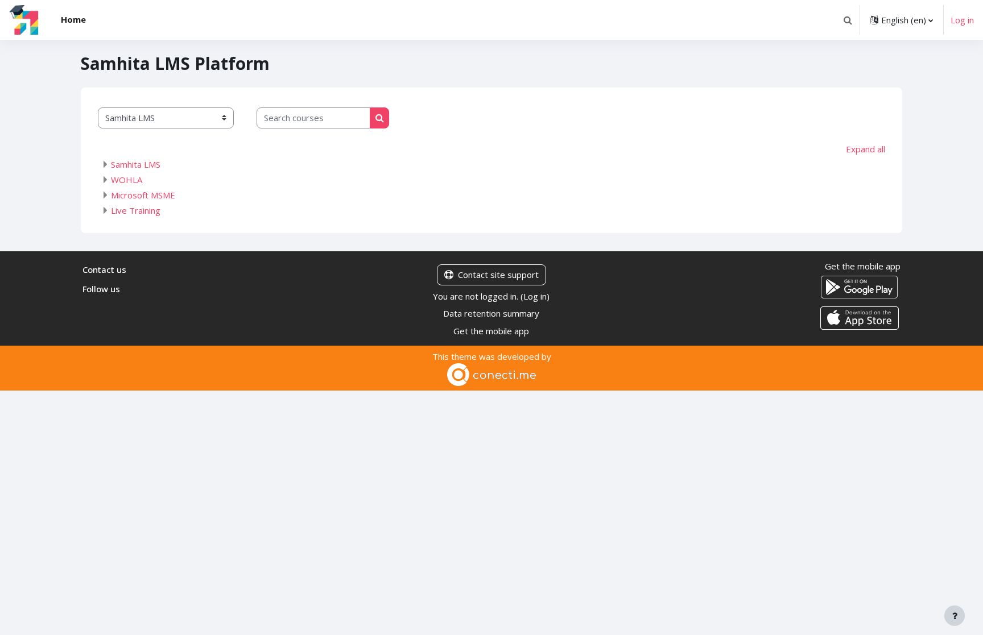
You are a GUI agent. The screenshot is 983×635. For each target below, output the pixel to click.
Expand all (865, 149)
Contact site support (498, 274)
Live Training (135, 210)
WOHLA (126, 179)
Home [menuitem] (73, 19)
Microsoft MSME (143, 195)
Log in (962, 20)
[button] (847, 20)
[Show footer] (954, 615)
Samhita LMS (135, 164)
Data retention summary (491, 313)
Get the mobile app (491, 331)
